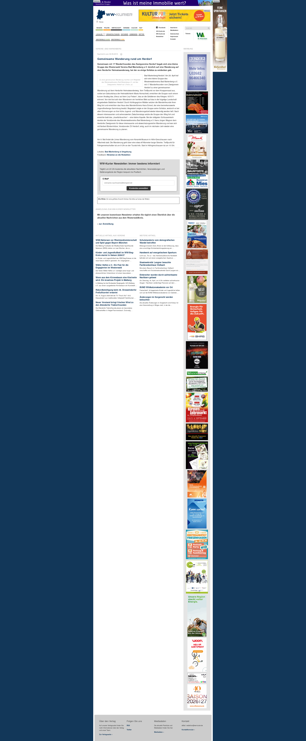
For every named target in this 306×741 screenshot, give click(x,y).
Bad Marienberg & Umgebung (118, 151)
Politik (107, 28)
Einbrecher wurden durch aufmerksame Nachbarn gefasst (158, 276)
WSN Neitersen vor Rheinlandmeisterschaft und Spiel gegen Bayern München (116, 241)
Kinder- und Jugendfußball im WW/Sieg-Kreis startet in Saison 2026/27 (115, 254)
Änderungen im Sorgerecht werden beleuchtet (156, 298)
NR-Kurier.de (160, 34)
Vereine (126, 28)
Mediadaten (174, 30)
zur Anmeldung (106, 223)
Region (99, 28)
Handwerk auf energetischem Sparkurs (158, 252)
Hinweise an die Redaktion (119, 154)
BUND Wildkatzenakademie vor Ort (156, 287)
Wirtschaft (116, 28)
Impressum (174, 36)
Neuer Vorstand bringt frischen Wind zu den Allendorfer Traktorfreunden (114, 303)
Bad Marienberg (113, 48)
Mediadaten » (159, 732)
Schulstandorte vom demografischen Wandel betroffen (157, 241)
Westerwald (103, 39)
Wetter (141, 34)
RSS (128, 725)
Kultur (134, 28)
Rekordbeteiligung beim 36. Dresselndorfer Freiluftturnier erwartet (116, 291)
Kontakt (173, 39)
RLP (141, 28)
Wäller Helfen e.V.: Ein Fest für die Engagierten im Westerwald (112, 266)
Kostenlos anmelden (138, 188)
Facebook (162, 27)
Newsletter (160, 36)
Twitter (129, 729)
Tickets (187, 33)
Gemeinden (133, 34)
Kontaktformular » (188, 729)
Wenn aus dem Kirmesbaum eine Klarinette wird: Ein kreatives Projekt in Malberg (116, 278)
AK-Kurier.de (160, 31)
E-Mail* (106, 179)
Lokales (99, 34)
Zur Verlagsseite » (105, 734)
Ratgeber (124, 34)
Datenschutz (174, 34)
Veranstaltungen (113, 34)
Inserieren (173, 27)
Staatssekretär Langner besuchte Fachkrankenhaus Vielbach (155, 263)
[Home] (97, 21)
